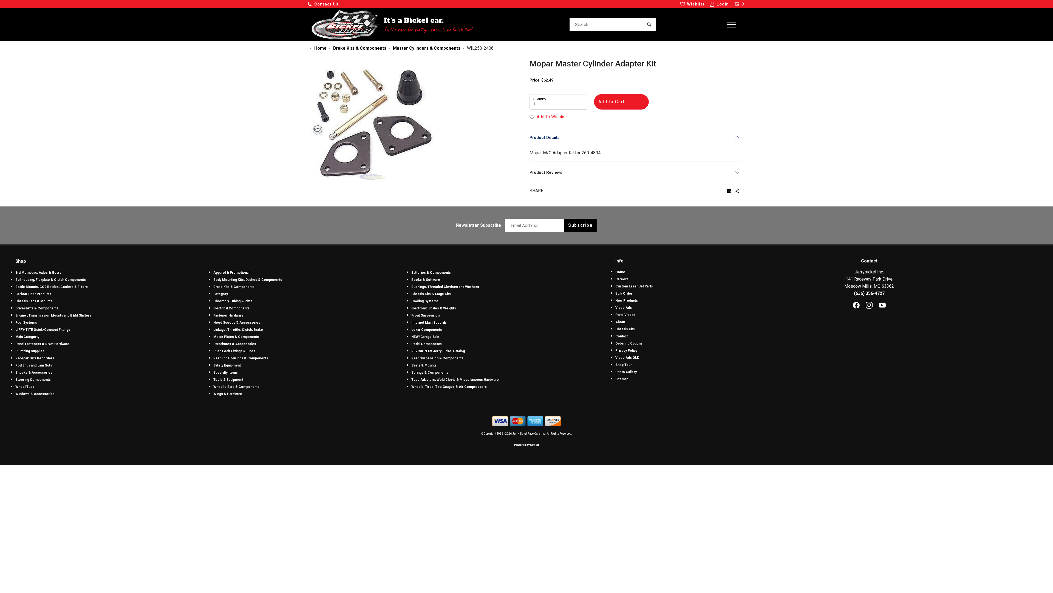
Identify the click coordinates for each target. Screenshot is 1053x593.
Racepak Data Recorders (34, 358)
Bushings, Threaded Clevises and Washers (445, 287)
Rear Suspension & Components (437, 358)
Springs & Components (429, 372)
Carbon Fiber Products (33, 294)
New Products (626, 301)
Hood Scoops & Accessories (236, 323)
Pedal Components (426, 344)
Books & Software (425, 280)
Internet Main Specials (429, 323)
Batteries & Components (431, 273)
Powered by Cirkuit (526, 444)
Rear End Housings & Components (240, 358)
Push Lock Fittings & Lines (234, 351)
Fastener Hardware (228, 315)
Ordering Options (628, 343)
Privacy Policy (626, 351)
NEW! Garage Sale (425, 337)
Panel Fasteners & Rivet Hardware (42, 344)
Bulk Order (623, 293)
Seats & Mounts (424, 365)
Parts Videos (625, 315)
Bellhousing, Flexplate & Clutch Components (50, 280)
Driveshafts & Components (36, 308)
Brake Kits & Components (233, 287)
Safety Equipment (227, 365)
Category (220, 294)
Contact (621, 336)
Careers (622, 279)
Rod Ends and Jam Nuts (33, 365)
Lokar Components (426, 330)
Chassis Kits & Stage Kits (431, 294)
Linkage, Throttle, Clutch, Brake (238, 330)
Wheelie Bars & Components (236, 387)
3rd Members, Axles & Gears (38, 273)
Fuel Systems (26, 323)
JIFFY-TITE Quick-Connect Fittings (42, 330)
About (620, 322)
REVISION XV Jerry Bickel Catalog (438, 351)
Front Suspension (425, 315)
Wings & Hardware (227, 394)
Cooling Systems (424, 301)
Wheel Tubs (24, 387)
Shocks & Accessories (33, 372)
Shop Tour (623, 365)
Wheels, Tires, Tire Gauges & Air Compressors (449, 387)
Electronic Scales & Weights (433, 308)
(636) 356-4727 (869, 293)
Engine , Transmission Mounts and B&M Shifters (53, 315)
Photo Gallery (626, 372)
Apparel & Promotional (231, 273)
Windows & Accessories (35, 394)
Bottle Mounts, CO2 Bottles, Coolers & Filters (51, 287)
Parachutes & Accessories (234, 344)
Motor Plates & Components (236, 337)
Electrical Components (231, 308)
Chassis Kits (625, 329)
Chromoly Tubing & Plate (233, 301)
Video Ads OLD (627, 358)
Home (620, 272)
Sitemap (621, 379)
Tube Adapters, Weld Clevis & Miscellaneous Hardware (455, 380)
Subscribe (580, 225)
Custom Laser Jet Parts (634, 286)
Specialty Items (225, 372)
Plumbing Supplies (29, 351)
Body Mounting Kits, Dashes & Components (247, 280)
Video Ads (623, 308)
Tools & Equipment (228, 380)
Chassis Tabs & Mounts (33, 301)
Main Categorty (27, 337)
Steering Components (33, 380)
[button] (322, 4)
